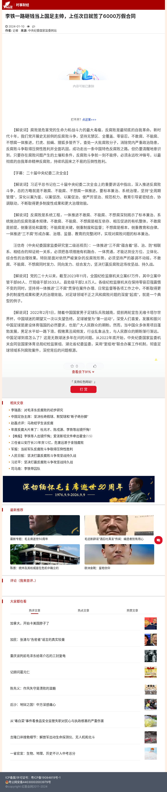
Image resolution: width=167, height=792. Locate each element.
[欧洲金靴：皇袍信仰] (119, 555)
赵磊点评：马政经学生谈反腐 (32, 423)
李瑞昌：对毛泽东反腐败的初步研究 (37, 410)
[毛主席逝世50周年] (79, 501)
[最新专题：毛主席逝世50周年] (45, 526)
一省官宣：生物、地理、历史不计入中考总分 (42, 753)
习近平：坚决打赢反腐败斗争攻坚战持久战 (42, 462)
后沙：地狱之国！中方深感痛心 (33, 705)
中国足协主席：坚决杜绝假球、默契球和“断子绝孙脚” (49, 416)
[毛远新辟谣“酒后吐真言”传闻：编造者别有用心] (119, 526)
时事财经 (22, 5)
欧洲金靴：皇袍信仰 (97, 568)
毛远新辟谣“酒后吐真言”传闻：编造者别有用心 (114, 539)
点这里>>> (89, 119)
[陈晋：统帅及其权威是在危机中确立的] (45, 555)
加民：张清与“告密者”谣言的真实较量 (37, 640)
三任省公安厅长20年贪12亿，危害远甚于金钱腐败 (47, 443)
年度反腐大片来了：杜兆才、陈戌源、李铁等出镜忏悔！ (51, 430)
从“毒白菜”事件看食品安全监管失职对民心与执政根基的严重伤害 (57, 721)
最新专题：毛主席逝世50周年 (29, 539)
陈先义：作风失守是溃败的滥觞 (33, 688)
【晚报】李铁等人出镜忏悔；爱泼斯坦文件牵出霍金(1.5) (51, 436)
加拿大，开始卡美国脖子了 (29, 623)
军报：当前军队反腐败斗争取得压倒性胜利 (42, 449)
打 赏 (83, 389)
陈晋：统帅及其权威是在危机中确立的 (34, 568)
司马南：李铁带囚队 (25, 469)
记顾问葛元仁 (20, 672)
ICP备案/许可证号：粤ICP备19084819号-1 (33, 777)
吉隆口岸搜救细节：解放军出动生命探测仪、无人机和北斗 (52, 737)
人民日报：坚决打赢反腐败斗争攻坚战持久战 (43, 456)
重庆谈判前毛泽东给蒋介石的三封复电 (38, 656)
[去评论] (158, 540)
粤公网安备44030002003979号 (30, 782)
